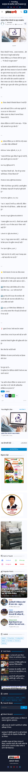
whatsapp (22, 560)
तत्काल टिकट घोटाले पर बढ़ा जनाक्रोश (10, 433)
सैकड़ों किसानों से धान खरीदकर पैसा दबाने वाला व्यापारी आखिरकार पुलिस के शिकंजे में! (17, 623)
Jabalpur (3, 641)
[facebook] (8, 7)
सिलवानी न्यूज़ (14, 700)
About (13, 774)
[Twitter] (10, 395)
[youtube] (14, 7)
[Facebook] (6, 395)
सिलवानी (8, 700)
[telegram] (20, 7)
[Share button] (16, 395)
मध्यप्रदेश (23, 698)
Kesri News (10, 641)
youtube (22, 564)
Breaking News (19, 638)
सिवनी (20, 700)
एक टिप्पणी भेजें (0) (14, 449)
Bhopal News (11, 638)
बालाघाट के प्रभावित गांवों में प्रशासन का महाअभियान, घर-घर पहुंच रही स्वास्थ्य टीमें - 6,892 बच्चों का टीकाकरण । (18, 670)
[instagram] (17, 7)
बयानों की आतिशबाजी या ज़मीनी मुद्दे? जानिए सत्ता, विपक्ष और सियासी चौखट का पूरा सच (18, 677)
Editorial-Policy (19, 777)
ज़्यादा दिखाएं (22, 409)
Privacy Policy (9, 777)
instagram (8, 564)
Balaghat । (4, 638)
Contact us (20, 774)
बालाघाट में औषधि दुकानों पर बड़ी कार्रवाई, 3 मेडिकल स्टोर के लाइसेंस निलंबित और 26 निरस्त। (14, 734)
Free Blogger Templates (20, 781)
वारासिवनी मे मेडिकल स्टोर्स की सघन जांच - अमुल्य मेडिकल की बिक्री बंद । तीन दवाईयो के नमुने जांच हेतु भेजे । (18, 603)
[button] (21, 11)
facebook (8, 560)
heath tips (4, 643)
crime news (17, 641)
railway (6, 17)
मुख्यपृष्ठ (2, 17)
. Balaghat (4, 698)
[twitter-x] (11, 7)
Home (7, 774)
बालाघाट (17, 698)
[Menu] (2, 11)
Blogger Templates (16, 779)
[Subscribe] (25, 11)
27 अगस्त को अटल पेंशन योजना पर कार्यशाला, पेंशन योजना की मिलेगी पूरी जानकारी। (17, 656)
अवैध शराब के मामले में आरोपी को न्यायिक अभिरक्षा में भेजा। (14, 726)
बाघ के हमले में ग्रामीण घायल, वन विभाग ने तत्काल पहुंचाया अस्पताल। (14, 719)
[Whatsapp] (13, 395)
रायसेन (3, 700)
